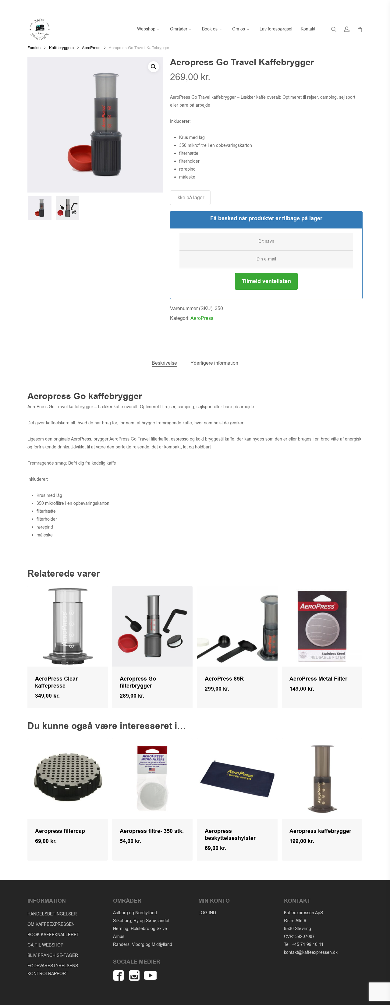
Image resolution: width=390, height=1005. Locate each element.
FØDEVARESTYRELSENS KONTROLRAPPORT (52, 970)
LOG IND (207, 913)
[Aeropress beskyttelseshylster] (237, 778)
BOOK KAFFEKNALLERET (53, 935)
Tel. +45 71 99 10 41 (304, 944)
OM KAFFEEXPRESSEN (51, 924)
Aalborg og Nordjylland (135, 913)
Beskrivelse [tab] (164, 363)
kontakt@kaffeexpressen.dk (311, 952)
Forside (34, 47)
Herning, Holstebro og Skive (140, 929)
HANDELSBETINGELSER (52, 914)
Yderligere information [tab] (214, 363)
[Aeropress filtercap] (67, 778)
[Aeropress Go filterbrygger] (152, 626)
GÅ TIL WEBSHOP (45, 945)
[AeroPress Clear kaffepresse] (67, 626)
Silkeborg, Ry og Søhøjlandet (141, 921)
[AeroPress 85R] (237, 626)
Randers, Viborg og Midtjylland (142, 944)
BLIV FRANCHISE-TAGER (52, 955)
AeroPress (91, 47)
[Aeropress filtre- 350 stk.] (152, 778)
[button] (153, 66)
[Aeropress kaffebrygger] (322, 778)
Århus (118, 937)
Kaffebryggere (61, 47)
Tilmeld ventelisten (266, 281)
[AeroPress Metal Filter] (322, 626)
